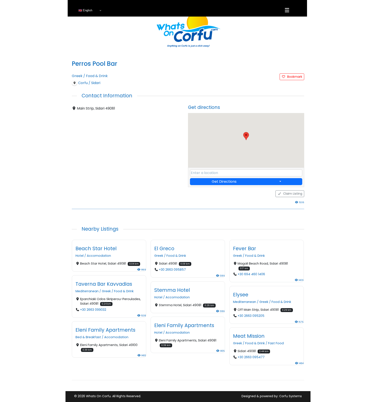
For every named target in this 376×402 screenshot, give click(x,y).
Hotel (80, 256)
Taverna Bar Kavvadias (104, 283)
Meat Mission (249, 336)
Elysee (240, 294)
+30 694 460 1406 (251, 274)
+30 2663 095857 (172, 270)
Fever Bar (244, 248)
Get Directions (224, 181)
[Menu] (287, 10)
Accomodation (99, 256)
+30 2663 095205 (251, 316)
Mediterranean (87, 291)
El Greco (164, 248)
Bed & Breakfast (88, 337)
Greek (77, 75)
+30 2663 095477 (251, 357)
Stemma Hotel (172, 290)
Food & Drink (97, 75)
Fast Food (276, 343)
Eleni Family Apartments (184, 325)
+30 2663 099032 (93, 309)
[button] (246, 136)
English (87, 10)
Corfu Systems (290, 396)
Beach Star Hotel (96, 248)
